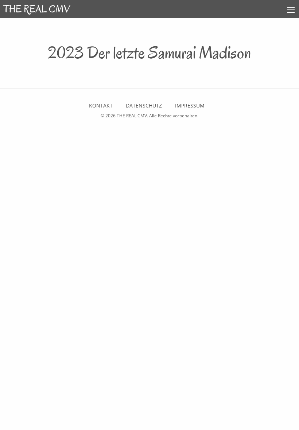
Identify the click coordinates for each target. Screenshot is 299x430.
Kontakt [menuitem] (101, 105)
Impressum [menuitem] (190, 105)
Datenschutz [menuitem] (144, 105)
